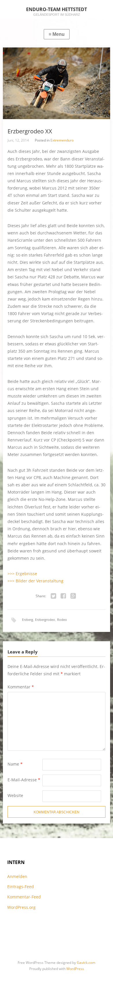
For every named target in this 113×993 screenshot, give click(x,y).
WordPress (75, 968)
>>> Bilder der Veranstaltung (35, 581)
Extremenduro (62, 140)
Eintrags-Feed (20, 886)
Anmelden (17, 876)
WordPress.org (21, 907)
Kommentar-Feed (24, 897)
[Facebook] (63, 596)
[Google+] (73, 596)
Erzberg (27, 619)
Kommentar (21, 687)
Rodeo (62, 619)
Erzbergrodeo (45, 619)
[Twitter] (53, 596)
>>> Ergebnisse (22, 573)
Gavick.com (86, 962)
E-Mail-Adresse (24, 779)
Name (15, 764)
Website (15, 795)
